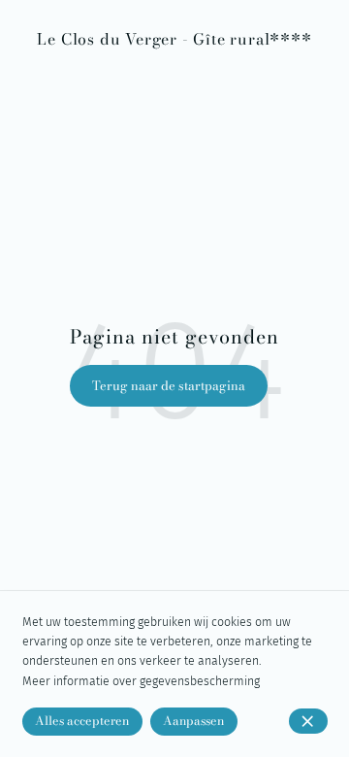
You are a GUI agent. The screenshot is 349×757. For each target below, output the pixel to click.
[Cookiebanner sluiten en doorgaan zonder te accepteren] (308, 721)
